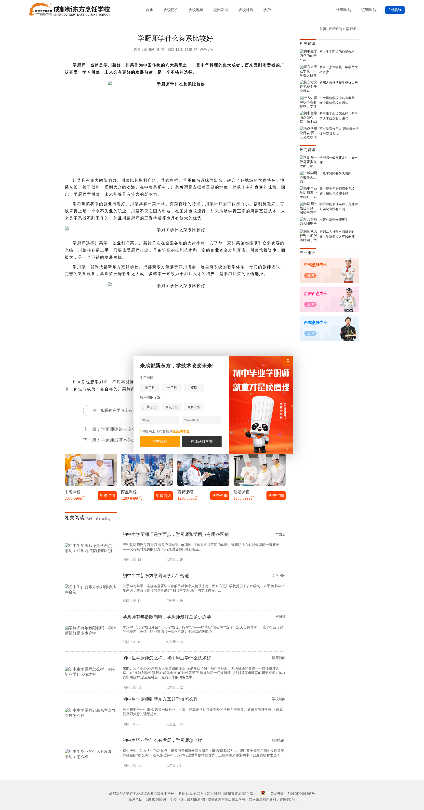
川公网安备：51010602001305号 (290, 794)
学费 (267, 10)
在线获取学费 (202, 441)
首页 (150, 10)
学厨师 (351, 29)
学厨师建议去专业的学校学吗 (129, 429)
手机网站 (182, 794)
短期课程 (369, 10)
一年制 (172, 387)
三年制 (150, 387)
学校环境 (246, 10)
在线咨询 (395, 10)
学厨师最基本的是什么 (123, 440)
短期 (194, 387)
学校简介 (171, 10)
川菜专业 (149, 407)
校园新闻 (221, 10)
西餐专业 (193, 407)
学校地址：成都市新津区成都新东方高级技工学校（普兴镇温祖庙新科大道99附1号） (234, 799)
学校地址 (196, 10)
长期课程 (344, 10)
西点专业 (171, 407)
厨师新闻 (335, 29)
